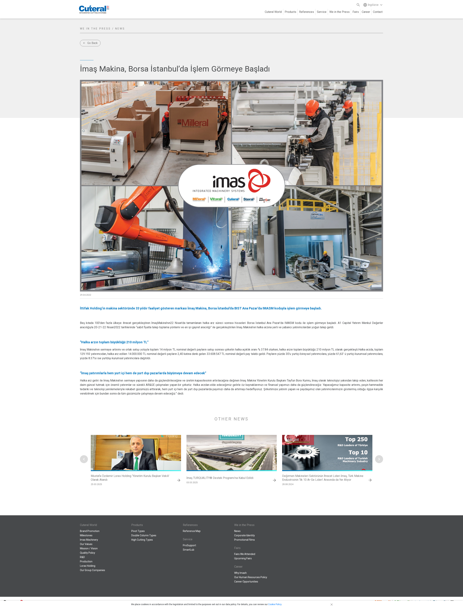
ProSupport (189, 545)
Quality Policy (87, 552)
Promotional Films (244, 539)
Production (86, 561)
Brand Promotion (89, 531)
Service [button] (321, 12)
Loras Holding (87, 565)
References (306, 12)
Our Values (86, 544)
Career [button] (366, 12)
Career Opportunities (246, 581)
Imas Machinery (89, 539)
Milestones (86, 535)
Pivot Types (138, 531)
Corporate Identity (244, 535)
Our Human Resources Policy (250, 577)
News (237, 531)
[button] (84, 459)
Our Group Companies (92, 570)
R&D (82, 557)
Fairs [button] (355, 12)
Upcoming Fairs (243, 558)
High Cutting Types (142, 539)
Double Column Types (143, 535)
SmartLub (188, 549)
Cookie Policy (274, 604)
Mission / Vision (89, 548)
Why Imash (240, 572)
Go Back (90, 43)
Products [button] (290, 12)
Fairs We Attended (244, 554)
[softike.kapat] (331, 604)
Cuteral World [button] (273, 12)
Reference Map (192, 531)
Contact (378, 12)
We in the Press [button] (339, 12)
